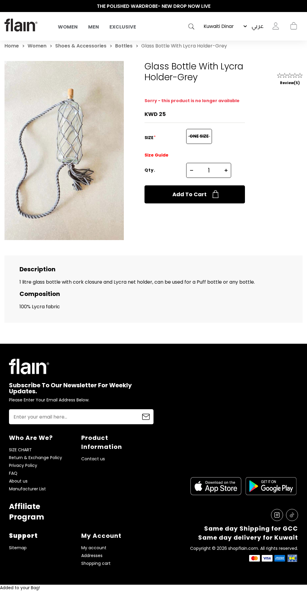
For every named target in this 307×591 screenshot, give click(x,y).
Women (68, 26)
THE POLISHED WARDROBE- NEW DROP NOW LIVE (153, 6)
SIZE (149, 138)
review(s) (290, 82)
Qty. (150, 170)
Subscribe (146, 416)
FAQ (13, 473)
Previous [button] (7, 6)
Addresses (92, 556)
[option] (153, 6)
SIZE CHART (20, 450)
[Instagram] (277, 515)
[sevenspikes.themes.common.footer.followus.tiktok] (292, 515)
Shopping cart (294, 26)
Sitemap (18, 548)
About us (18, 481)
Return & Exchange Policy (35, 458)
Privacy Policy (23, 465)
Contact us (93, 459)
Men (93, 26)
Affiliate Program (26, 511)
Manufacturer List (27, 489)
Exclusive (122, 26)
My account (93, 548)
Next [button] (300, 6)
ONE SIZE (199, 136)
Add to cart (189, 194)
